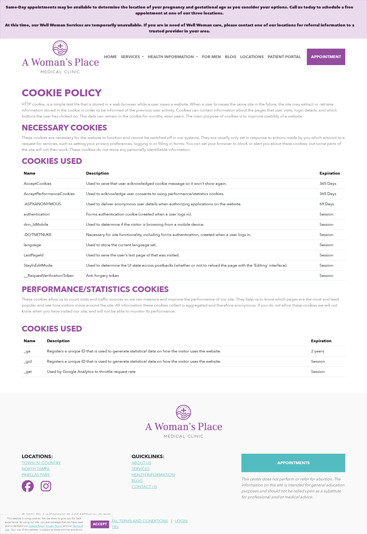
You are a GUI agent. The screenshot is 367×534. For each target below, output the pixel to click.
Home (110, 57)
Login (181, 521)
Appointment (326, 57)
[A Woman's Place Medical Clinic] (60, 56)
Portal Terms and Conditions (135, 521)
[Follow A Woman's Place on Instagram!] (46, 487)
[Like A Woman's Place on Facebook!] (29, 487)
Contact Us (144, 487)
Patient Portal (284, 57)
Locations (252, 57)
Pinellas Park (36, 475)
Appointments (293, 463)
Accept (100, 524)
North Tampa (36, 469)
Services (131, 57)
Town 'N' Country (41, 463)
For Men (211, 57)
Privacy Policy (54, 526)
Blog (230, 57)
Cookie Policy (36, 526)
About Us (141, 463)
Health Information (171, 57)
